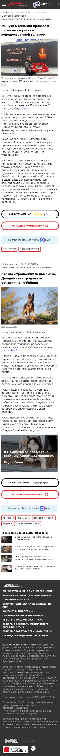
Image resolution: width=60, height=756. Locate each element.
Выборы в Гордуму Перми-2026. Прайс (27, 631)
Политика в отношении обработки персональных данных (22, 706)
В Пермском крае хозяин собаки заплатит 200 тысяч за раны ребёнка (35, 567)
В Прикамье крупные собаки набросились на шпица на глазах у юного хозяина (35, 548)
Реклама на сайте (14, 595)
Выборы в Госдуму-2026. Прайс (22, 619)
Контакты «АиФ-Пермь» (17, 611)
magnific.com (9, 326)
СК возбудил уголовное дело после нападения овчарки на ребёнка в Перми (34, 557)
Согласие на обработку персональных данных (28, 702)
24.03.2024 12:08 (10, 12)
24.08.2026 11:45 (9, 264)
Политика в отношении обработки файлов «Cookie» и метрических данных (26, 712)
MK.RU (15, 350)
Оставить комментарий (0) (30, 225)
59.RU (27, 108)
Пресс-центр (44, 591)
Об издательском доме (18, 591)
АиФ (3, 84)
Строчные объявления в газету (23, 615)
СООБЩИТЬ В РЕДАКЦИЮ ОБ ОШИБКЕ (25, 635)
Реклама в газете (40, 595)
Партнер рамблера (29, 741)
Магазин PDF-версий (16, 599)
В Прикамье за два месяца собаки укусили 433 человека (29, 454)
